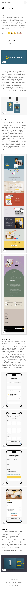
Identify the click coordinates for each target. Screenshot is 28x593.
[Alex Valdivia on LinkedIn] (18, 33)
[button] (14, 57)
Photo (6, 582)
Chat (16, 582)
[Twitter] (12, 585)
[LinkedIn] (15, 585)
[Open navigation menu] (25, 2)
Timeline (20, 582)
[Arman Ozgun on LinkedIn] (9, 33)
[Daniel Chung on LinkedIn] (20, 33)
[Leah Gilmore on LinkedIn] (15, 33)
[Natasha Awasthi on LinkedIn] (12, 33)
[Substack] (18, 585)
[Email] (10, 585)
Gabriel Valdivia (6, 3)
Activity (11, 582)
